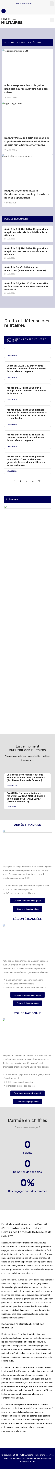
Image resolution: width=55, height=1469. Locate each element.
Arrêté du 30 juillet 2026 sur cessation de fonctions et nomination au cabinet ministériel (26, 286)
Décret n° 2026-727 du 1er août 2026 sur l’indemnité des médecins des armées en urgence (26, 368)
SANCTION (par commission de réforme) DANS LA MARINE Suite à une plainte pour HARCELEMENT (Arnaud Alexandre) (26, 797)
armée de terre (9, 1279)
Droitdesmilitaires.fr (10, 1334)
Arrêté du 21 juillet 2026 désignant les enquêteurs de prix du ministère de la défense (26, 232)
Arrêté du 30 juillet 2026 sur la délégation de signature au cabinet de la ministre (27, 390)
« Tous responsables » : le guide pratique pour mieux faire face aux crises (26, 89)
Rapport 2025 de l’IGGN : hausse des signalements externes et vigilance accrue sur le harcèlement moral (27, 141)
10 (39, 481)
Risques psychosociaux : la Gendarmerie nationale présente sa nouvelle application (26, 194)
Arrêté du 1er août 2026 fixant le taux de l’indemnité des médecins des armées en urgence (25, 437)
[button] (52, 3)
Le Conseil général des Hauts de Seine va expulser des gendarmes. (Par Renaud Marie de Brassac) (26, 777)
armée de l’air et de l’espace (31, 1279)
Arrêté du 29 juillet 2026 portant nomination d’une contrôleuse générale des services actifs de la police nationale (26, 460)
